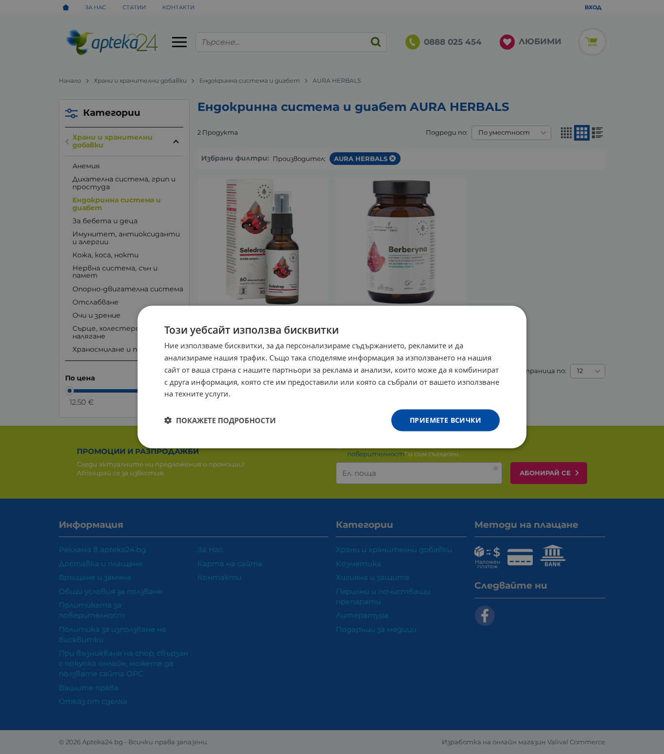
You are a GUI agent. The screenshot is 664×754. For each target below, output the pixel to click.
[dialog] (332, 377)
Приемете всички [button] (445, 420)
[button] (220, 420)
